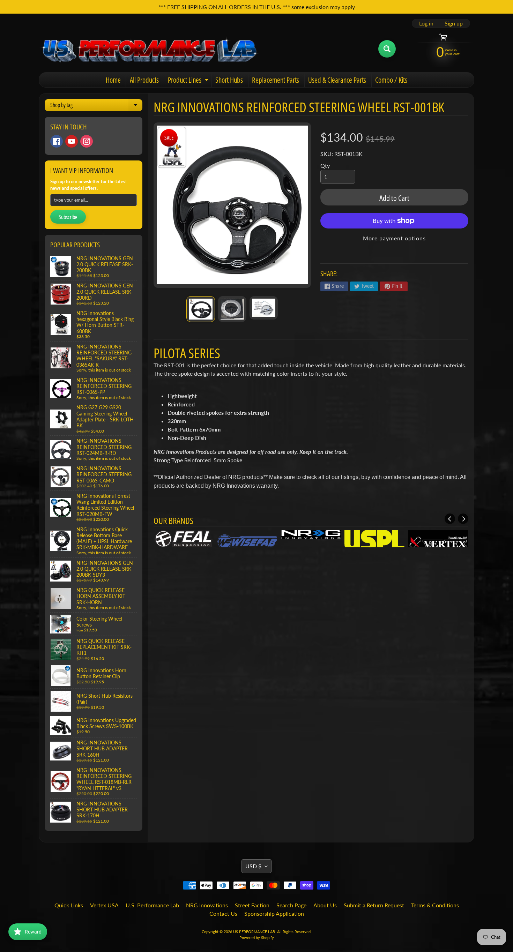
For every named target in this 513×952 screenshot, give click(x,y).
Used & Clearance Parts (337, 80)
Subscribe (68, 217)
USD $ (253, 866)
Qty (325, 165)
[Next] (463, 519)
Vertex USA (104, 905)
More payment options (394, 238)
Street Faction (252, 905)
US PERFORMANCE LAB (254, 931)
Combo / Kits (391, 80)
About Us (325, 905)
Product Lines (189, 81)
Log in (426, 23)
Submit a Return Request (374, 905)
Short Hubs (229, 80)
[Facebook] (56, 141)
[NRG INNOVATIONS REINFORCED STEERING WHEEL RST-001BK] (200, 309)
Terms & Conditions (435, 905)
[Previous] (450, 519)
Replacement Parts (275, 80)
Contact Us (223, 913)
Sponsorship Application (274, 913)
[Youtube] (71, 141)
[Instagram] (86, 141)
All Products (144, 80)
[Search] (387, 49)
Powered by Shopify (256, 937)
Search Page (291, 905)
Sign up (454, 23)
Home (113, 80)
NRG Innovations (207, 905)
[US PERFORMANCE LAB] (149, 48)
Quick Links (68, 905)
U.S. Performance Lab (152, 905)
